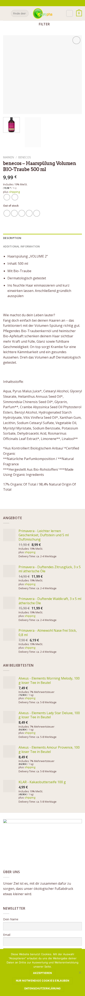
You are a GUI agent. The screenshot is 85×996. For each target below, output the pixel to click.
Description (12, 238)
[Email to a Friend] (29, 213)
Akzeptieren (42, 973)
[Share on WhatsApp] (7, 213)
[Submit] (24, 13)
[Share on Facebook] (14, 213)
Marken (8, 157)
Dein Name (10, 919)
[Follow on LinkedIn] (52, 3)
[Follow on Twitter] (48, 3)
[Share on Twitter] (21, 213)
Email (6, 935)
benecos (24, 157)
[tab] (42, 238)
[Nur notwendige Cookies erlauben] (80, 973)
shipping (14, 192)
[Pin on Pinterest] (36, 213)
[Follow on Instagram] (44, 3)
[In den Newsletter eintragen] (35, 3)
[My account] (69, 13)
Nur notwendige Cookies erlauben (42, 980)
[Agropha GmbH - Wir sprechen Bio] (42, 13)
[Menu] (5, 13)
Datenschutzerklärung (42, 988)
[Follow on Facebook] (40, 3)
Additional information (21, 246)
